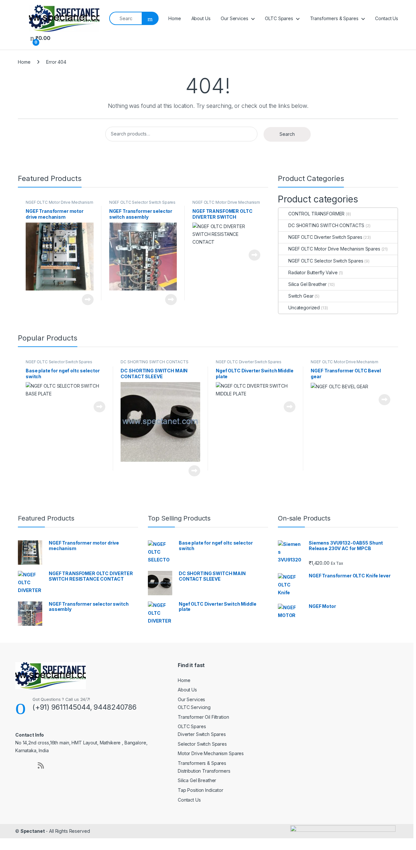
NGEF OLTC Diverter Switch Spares (325, 237)
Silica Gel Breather (307, 284)
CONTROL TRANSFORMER (316, 213)
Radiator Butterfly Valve (313, 272)
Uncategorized (304, 307)
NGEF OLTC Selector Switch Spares (142, 202)
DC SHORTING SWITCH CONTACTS (326, 225)
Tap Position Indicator (200, 790)
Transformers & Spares (334, 18)
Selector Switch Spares (202, 744)
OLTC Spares (279, 18)
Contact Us (386, 18)
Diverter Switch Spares (202, 734)
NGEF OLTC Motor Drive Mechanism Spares (59, 204)
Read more (88, 299)
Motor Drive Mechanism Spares (211, 753)
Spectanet (32, 831)
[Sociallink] (26, 765)
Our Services (234, 18)
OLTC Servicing (194, 707)
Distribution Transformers (204, 771)
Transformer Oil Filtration (203, 717)
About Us (201, 18)
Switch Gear (300, 296)
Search (287, 134)
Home (174, 18)
